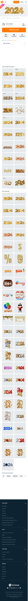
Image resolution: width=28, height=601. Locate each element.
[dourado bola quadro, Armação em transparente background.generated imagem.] (8, 561)
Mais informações (6, 42)
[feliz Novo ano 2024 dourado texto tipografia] (8, 291)
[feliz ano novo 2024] (8, 476)
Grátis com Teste (14, 30)
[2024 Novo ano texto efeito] (8, 122)
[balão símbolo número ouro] (8, 440)
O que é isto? (14, 40)
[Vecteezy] (2, 2)
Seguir (23, 25)
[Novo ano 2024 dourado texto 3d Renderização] (8, 146)
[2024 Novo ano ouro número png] (8, 206)
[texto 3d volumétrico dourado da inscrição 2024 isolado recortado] (8, 267)
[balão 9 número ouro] (8, 452)
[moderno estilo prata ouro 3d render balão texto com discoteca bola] (8, 585)
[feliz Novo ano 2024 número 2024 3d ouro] (8, 85)
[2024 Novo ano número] (8, 158)
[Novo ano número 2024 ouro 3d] (8, 73)
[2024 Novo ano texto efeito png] (8, 464)
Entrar (22, 2)
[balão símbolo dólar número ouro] (8, 428)
